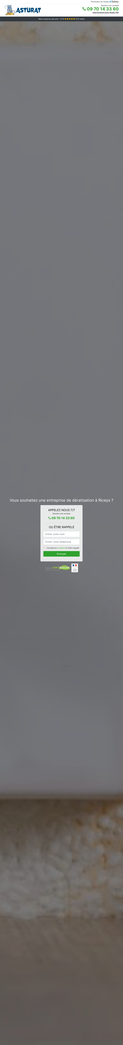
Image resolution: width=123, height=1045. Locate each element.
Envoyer (61, 553)
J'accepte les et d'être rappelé (62, 548)
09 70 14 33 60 (102, 9)
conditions (61, 548)
